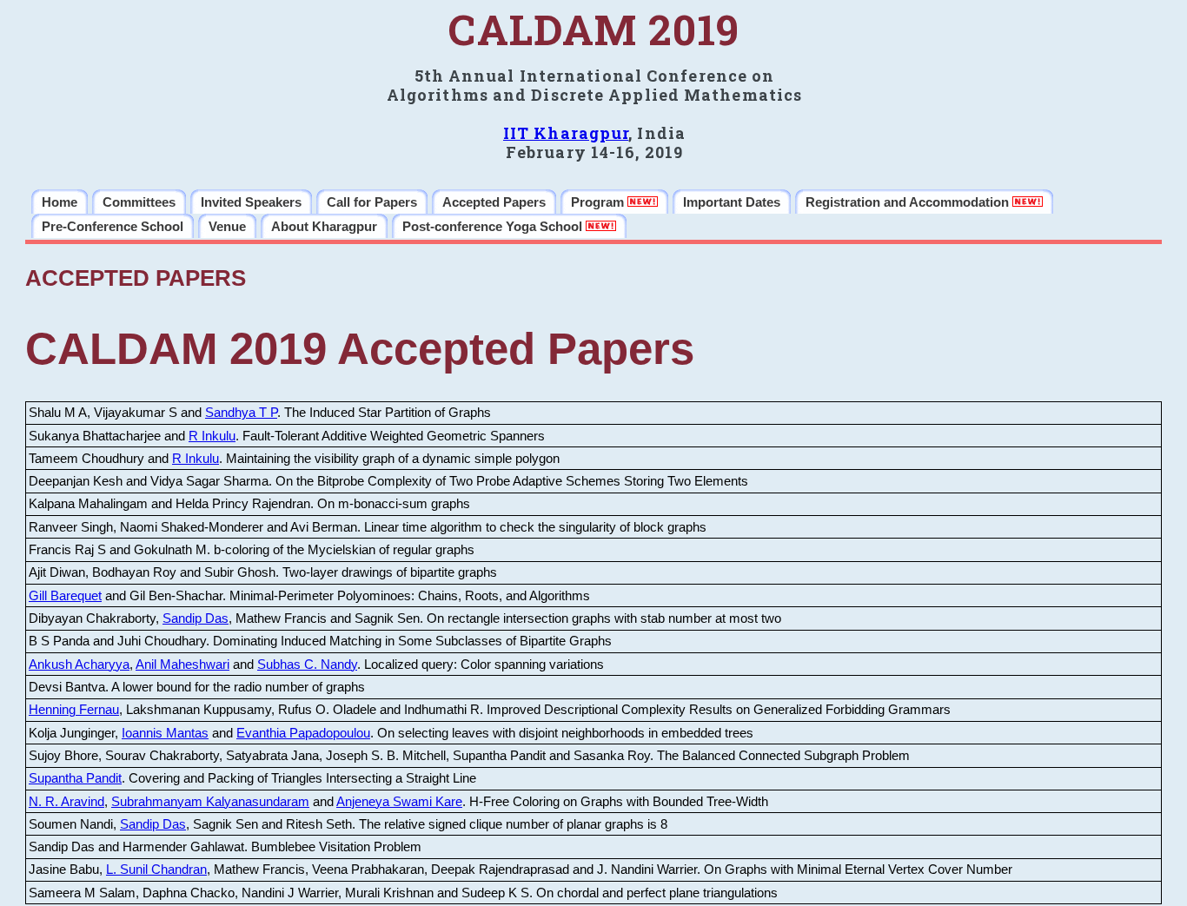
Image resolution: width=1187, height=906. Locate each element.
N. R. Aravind (66, 802)
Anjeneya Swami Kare (399, 802)
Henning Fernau (74, 710)
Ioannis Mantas (165, 733)
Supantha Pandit (75, 778)
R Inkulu (212, 436)
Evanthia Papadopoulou (303, 733)
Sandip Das (195, 618)
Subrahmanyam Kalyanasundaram (210, 802)
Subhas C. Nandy (307, 664)
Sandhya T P (241, 413)
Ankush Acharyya (79, 664)
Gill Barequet (65, 596)
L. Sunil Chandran (156, 869)
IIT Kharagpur (565, 132)
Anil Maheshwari (182, 664)
